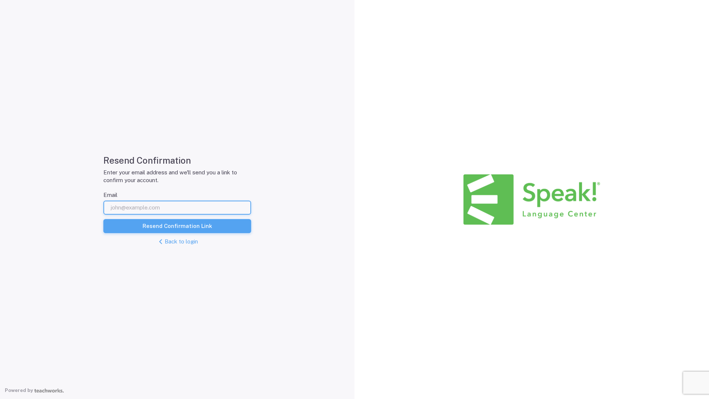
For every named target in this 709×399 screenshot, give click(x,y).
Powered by (19, 390)
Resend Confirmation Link (177, 226)
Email (110, 195)
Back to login (181, 241)
